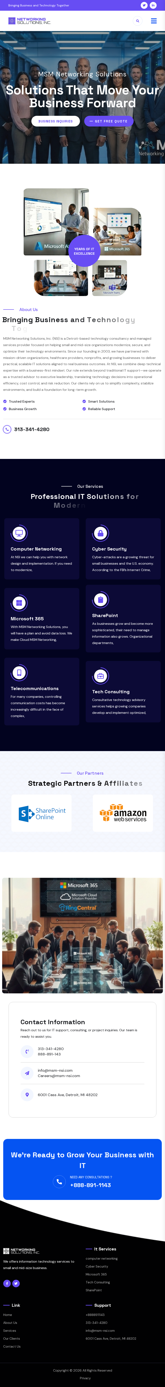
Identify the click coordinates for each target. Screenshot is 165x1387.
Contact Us (12, 1346)
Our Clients (11, 1338)
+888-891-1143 (90, 1185)
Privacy (85, 1378)
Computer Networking (36, 549)
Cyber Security (109, 549)
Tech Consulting (111, 692)
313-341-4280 (31, 429)
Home (7, 1315)
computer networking (102, 1258)
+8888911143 (95, 1315)
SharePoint (105, 615)
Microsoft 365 (27, 619)
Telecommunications (35, 688)
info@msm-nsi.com (100, 1331)
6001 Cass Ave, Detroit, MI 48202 (111, 1338)
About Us (10, 1323)
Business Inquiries (55, 121)
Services (9, 1331)
